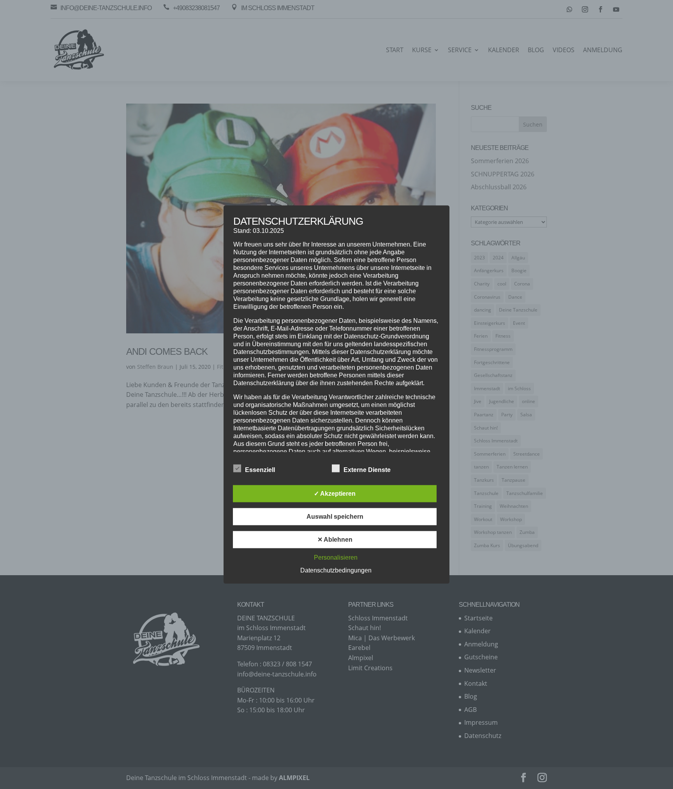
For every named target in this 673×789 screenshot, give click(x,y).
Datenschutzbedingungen (336, 570)
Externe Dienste (367, 469)
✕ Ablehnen (334, 539)
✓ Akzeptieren (335, 493)
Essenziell (260, 469)
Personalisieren (336, 557)
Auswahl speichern (335, 516)
